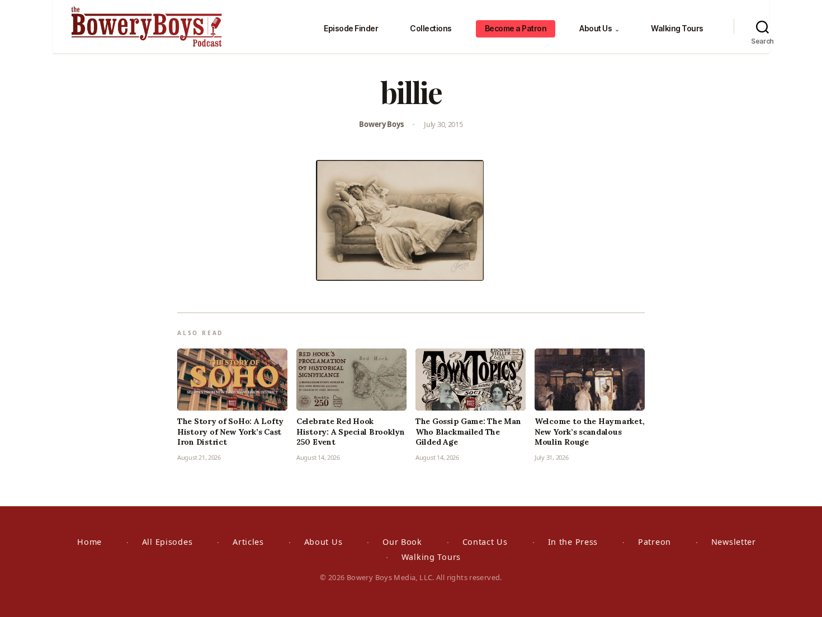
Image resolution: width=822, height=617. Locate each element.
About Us (599, 28)
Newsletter (733, 541)
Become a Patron (516, 28)
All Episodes (167, 541)
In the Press (573, 541)
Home (89, 541)
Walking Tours (677, 28)
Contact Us (485, 541)
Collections (431, 28)
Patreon (654, 541)
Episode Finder (351, 28)
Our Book (402, 541)
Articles (248, 541)
